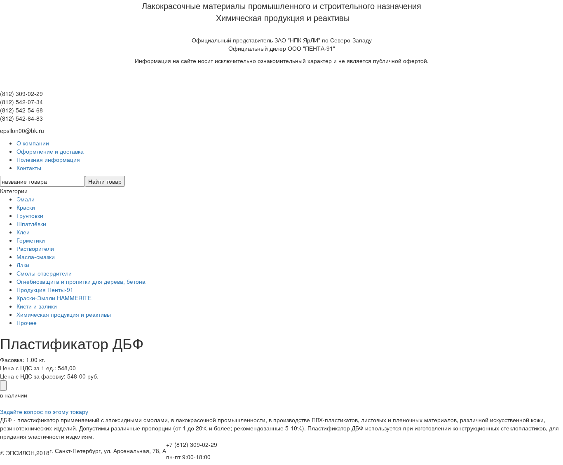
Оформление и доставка (50, 151)
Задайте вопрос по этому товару (44, 411)
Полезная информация (48, 159)
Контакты (28, 168)
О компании (32, 143)
